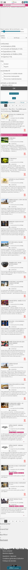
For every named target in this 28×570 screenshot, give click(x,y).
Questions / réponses (9, 556)
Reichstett (4, 540)
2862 (14, 568)
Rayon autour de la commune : (10, 29)
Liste (3, 102)
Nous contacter (7, 551)
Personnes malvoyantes (11, 76)
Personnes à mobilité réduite (13, 73)
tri (14, 102)
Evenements (5, 524)
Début (3, 38)
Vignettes (11, 102)
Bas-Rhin (12, 109)
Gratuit (6, 64)
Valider (14, 98)
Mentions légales (8, 553)
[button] (14, 94)
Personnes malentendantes (13, 79)
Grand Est (4, 109)
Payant (6, 67)
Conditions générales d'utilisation (13, 558)
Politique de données (9, 561)
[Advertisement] (14, 18)
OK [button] (14, 88)
